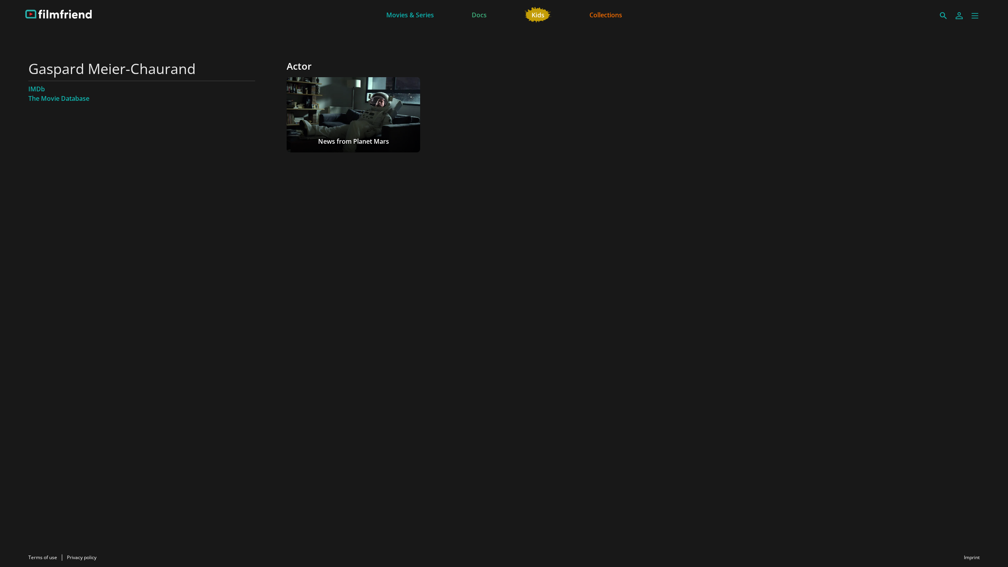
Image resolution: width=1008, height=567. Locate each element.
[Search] (943, 16)
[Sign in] (959, 16)
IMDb (36, 89)
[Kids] (538, 14)
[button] (975, 16)
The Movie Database (58, 98)
